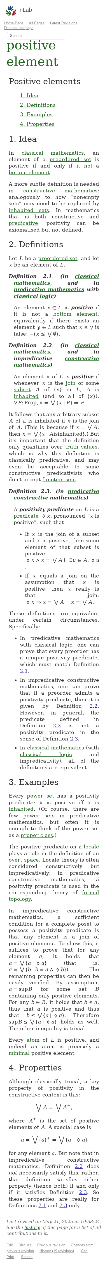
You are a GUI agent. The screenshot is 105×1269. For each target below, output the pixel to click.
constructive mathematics (60, 191)
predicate (26, 516)
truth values (81, 447)
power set (40, 796)
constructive (31, 498)
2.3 (74, 739)
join (71, 383)
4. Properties (37, 124)
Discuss (25, 1245)
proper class (37, 835)
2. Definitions (38, 105)
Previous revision (51, 1245)
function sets (59, 479)
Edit (9, 1245)
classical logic (34, 296)
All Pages (37, 23)
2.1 (24, 671)
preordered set (70, 159)
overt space (24, 860)
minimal (19, 1053)
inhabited (26, 396)
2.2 (93, 706)
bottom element (29, 172)
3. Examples (36, 114)
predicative (23, 223)
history (32, 1227)
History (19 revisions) (56, 1251)
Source (26, 1257)
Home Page (13, 23)
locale (91, 847)
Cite (84, 1251)
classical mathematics (53, 153)
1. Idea (29, 95)
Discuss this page (18, 28)
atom (33, 1040)
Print (10, 1257)
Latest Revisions (63, 23)
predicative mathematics (49, 289)
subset (22, 389)
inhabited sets (29, 210)
